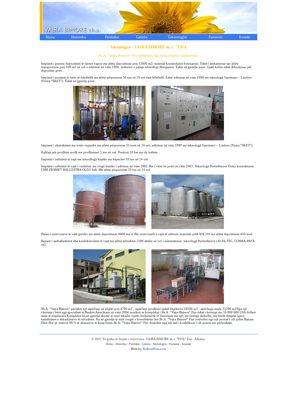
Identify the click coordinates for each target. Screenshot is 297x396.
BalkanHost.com (154, 348)
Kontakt (244, 37)
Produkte (112, 37)
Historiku (78, 37)
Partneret (215, 37)
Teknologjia (177, 37)
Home (50, 37)
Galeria (141, 37)
